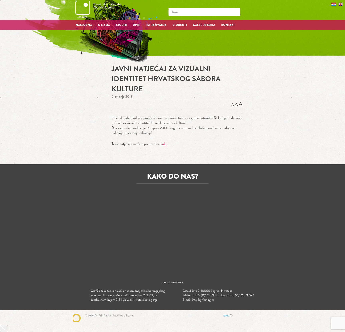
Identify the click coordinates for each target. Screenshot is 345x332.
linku (164, 143)
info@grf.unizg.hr (203, 299)
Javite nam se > (172, 282)
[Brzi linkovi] (3, 329)
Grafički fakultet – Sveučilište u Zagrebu (103, 9)
